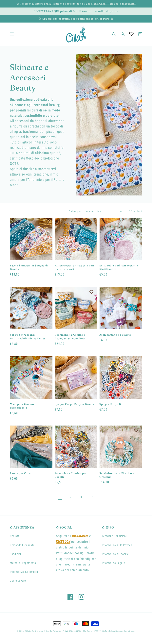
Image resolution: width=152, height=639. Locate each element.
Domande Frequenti (22, 545)
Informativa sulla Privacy (117, 545)
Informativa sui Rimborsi (24, 571)
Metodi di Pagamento (23, 562)
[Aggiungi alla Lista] (47, 223)
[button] (12, 34)
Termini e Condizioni (114, 536)
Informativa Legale (113, 562)
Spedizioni (16, 554)
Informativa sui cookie (115, 554)
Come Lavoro (18, 580)
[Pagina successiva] (92, 497)
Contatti (15, 536)
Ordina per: (75, 211)
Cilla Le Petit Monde (34, 631)
